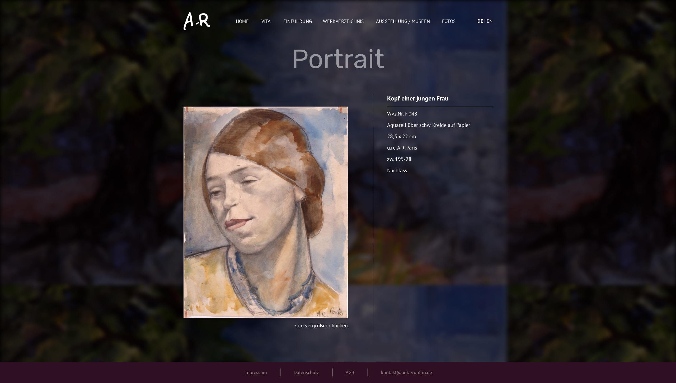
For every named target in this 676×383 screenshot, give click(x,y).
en (489, 21)
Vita (266, 21)
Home (242, 21)
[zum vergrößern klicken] (266, 212)
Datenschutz (306, 372)
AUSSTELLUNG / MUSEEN (403, 21)
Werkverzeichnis (343, 21)
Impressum (255, 372)
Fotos (449, 21)
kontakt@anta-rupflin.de (406, 372)
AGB (350, 372)
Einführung (297, 21)
